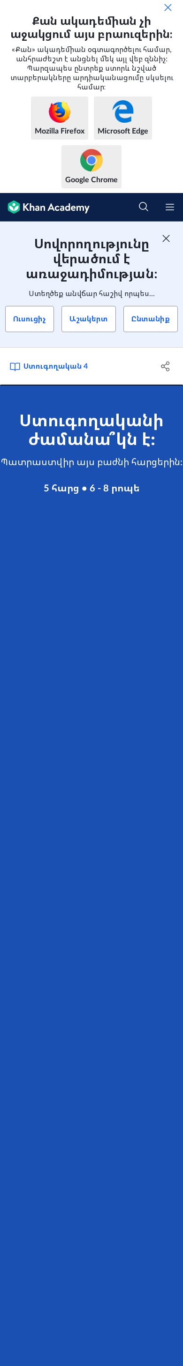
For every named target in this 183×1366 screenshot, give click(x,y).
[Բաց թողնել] (167, 7)
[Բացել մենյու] (169, 207)
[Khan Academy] (45, 207)
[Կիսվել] (165, 366)
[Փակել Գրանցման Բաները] (166, 238)
